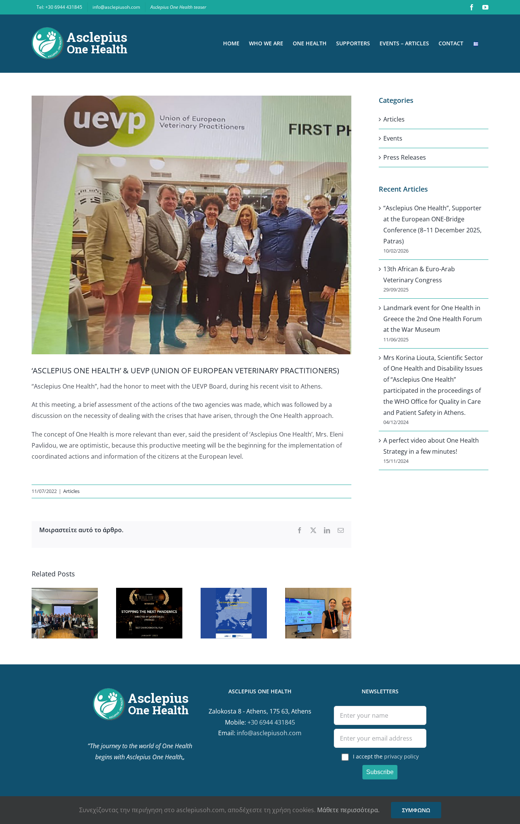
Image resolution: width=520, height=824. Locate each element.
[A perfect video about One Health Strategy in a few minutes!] (149, 592)
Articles (71, 491)
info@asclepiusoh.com (269, 733)
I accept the (386, 756)
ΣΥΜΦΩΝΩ (416, 810)
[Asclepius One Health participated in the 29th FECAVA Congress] (318, 592)
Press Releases (404, 157)
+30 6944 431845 (271, 722)
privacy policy (401, 756)
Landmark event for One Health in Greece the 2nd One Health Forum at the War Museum (432, 319)
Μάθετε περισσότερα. (348, 810)
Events (392, 138)
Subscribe (380, 772)
